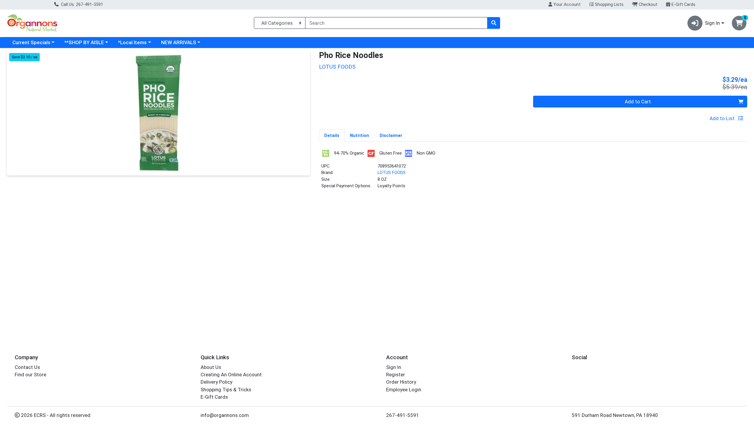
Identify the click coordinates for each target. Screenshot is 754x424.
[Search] (493, 23)
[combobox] (396, 23)
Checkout (647, 4)
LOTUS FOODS (392, 172)
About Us (211, 367)
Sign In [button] (712, 23)
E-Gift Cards (682, 4)
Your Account (566, 4)
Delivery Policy (216, 382)
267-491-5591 (402, 415)
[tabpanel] (533, 171)
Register (395, 374)
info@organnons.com (225, 415)
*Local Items (132, 42)
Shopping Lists (609, 4)
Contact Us (27, 367)
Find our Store (30, 374)
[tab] (332, 135)
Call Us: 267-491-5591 (81, 4)
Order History (401, 382)
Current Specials (31, 42)
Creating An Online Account (231, 374)
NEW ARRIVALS (178, 42)
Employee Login (403, 389)
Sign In (393, 367)
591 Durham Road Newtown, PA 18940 (615, 415)
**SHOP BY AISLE (84, 42)
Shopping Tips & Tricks (226, 389)
